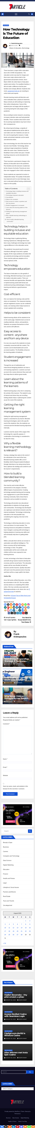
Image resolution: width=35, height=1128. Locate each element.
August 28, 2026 (11, 1000)
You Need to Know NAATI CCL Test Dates (24, 620)
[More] (25, 610)
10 (5, 927)
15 (26, 927)
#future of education (15, 48)
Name (5, 759)
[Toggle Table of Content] (27, 188)
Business (6, 847)
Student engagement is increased (15, 205)
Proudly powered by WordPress (12, 1111)
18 (9, 931)
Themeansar (17, 1113)
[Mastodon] (19, 604)
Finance (5, 874)
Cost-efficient (9, 197)
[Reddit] (11, 604)
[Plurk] (25, 607)
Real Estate (6, 896)
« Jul (4, 943)
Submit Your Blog (22, 1121)
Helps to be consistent (12, 199)
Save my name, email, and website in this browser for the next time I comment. (15, 788)
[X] (8, 604)
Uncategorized (7, 905)
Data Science (7, 860)
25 (9, 934)
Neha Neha (18, 664)
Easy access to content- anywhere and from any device (16, 202)
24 (5, 934)
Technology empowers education (15, 195)
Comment (6, 724)
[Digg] (14, 610)
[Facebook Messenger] (22, 607)
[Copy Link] (11, 607)
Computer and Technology (11, 856)
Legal (5, 883)
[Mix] (22, 604)
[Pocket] (8, 610)
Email (5, 767)
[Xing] (5, 607)
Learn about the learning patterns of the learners (16, 208)
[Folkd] (17, 607)
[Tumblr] (19, 607)
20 (17, 931)
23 (30, 931)
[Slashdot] (19, 610)
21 (21, 931)
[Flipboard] (8, 607)
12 (13, 927)
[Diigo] (28, 607)
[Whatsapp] (25, 604)
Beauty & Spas (7, 842)
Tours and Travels (8, 901)
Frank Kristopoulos (16, 43)
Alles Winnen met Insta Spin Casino (16, 1053)
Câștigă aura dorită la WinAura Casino (14, 1034)
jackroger (18, 682)
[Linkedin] (14, 604)
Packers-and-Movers (9, 892)
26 (13, 934)
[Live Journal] (17, 610)
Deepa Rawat (23, 1000)
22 (26, 931)
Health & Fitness (12, 1121)
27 (17, 934)
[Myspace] (14, 607)
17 (5, 931)
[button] (29, 14)
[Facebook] (5, 604)
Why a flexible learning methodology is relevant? (16, 216)
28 (21, 934)
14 (21, 927)
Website (5, 775)
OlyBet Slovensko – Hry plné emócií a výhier (15, 996)
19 (13, 931)
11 (9, 927)
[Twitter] (11, 610)
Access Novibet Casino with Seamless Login (15, 1015)
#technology (25, 48)
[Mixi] (5, 610)
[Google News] (22, 610)
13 (17, 927)
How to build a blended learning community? (15, 220)
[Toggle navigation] (16, 14)
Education (5, 25)
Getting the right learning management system (16, 212)
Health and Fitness (9, 878)
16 (30, 927)
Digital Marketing (8, 865)
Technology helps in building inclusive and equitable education (17, 192)
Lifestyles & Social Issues (11, 887)
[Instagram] (28, 604)
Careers (5, 851)
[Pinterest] (17, 604)
